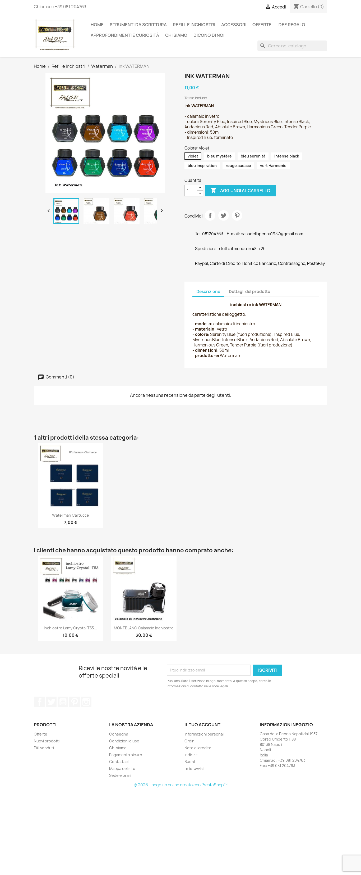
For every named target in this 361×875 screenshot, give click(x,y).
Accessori (233, 25)
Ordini (189, 740)
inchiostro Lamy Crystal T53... (70, 627)
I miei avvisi (193, 768)
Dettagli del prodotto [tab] (249, 291)
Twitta (223, 215)
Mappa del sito (122, 768)
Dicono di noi (208, 35)
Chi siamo (176, 35)
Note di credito (197, 747)
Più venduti (44, 747)
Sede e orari (120, 775)
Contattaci (118, 761)
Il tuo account (202, 725)
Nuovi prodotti (46, 740)
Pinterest (237, 215)
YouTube (63, 702)
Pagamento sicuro (125, 754)
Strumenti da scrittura (138, 25)
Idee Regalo (291, 25)
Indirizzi (191, 754)
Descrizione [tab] (208, 291)
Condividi (210, 215)
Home (97, 25)
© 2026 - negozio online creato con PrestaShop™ (181, 785)
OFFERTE (261, 25)
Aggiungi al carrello (240, 190)
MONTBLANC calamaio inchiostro (144, 627)
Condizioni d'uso (124, 740)
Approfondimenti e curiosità (125, 35)
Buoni (189, 761)
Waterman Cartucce (70, 515)
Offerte (40, 734)
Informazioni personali (204, 734)
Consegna (118, 734)
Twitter (51, 702)
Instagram (86, 702)
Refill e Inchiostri (194, 25)
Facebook (39, 702)
